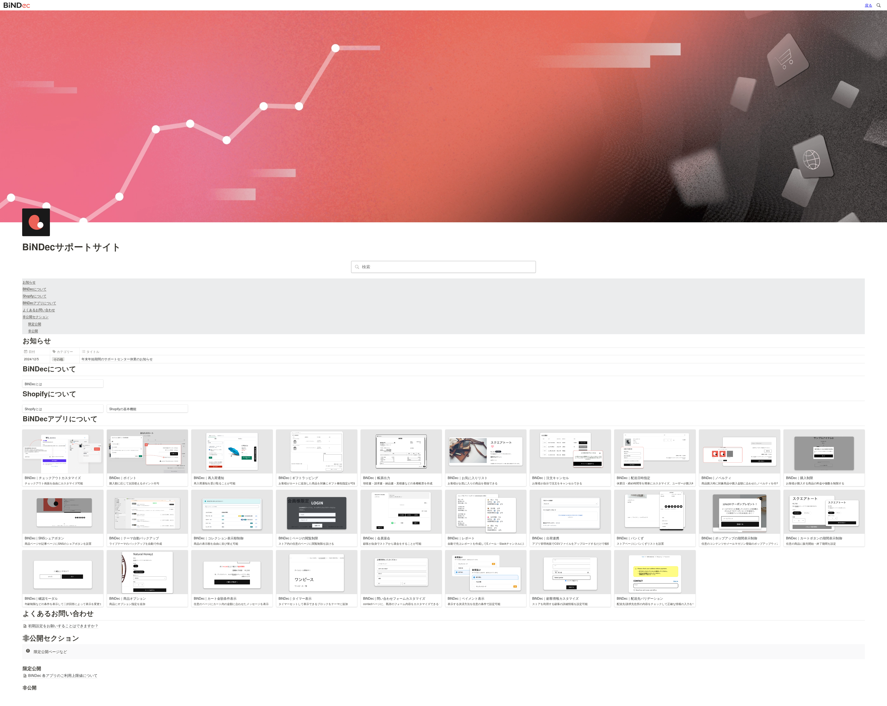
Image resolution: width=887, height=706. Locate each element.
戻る (868, 5)
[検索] (878, 5)
